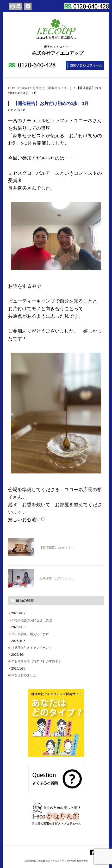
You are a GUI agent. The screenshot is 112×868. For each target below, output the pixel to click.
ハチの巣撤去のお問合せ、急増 (30, 620)
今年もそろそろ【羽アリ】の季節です (34, 661)
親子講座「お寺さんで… (56, 578)
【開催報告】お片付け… (56, 547)
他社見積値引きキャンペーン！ (30, 648)
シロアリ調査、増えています (28, 634)
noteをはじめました (22, 675)
